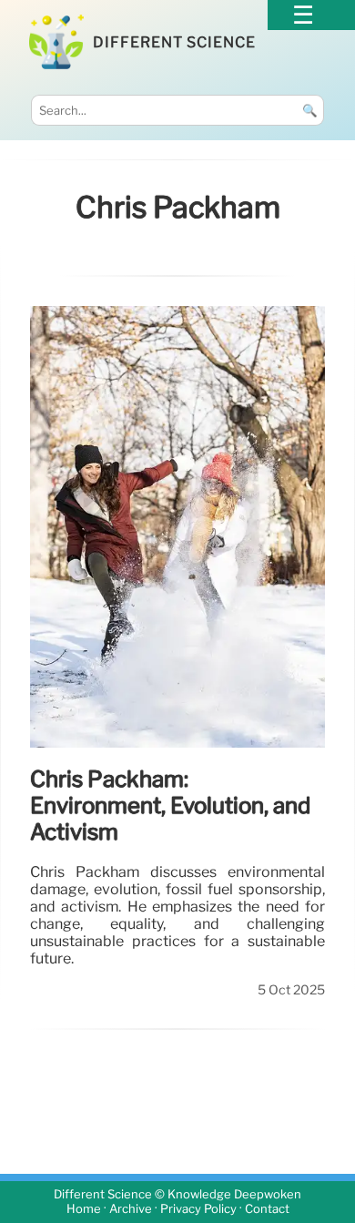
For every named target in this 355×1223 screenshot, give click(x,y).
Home (83, 1209)
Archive (130, 1209)
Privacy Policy (198, 1209)
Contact (267, 1209)
